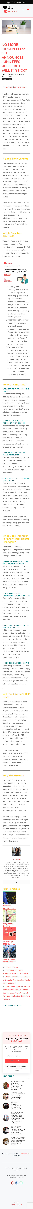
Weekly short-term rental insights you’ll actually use (15, 3)
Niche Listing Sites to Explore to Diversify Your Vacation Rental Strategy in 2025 (16, 980)
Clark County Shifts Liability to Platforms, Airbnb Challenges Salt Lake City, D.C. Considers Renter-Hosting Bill (17, 1119)
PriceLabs (26, 1153)
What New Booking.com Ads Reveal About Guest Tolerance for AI (17, 1106)
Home (5, 87)
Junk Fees (9, 970)
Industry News (7, 79)
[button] (22, 9)
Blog (11, 87)
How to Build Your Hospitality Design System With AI (16, 1097)
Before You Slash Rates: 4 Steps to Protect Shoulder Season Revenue (18, 1142)
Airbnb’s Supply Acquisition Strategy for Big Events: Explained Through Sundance (17, 1086)
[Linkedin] (16, 882)
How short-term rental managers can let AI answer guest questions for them (18, 1131)
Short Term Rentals (20, 973)
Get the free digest (16, 1061)
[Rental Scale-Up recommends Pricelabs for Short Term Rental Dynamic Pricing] (16, 283)
